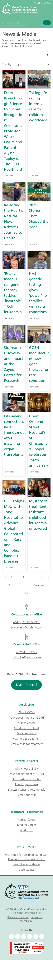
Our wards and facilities (26, 779)
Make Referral (26, 685)
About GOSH (26, 712)
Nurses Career (26, 723)
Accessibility (37, 917)
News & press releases (26, 864)
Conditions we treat (26, 728)
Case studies (26, 869)
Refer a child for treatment (26, 744)
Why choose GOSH (26, 768)
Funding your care (26, 784)
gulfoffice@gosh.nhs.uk (26, 657)
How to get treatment (26, 738)
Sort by (6, 64)
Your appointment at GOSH (26, 717)
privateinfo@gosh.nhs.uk (26, 627)
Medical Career (26, 825)
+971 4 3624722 (26, 652)
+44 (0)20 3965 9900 (26, 622)
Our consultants (27, 733)
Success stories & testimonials (26, 789)
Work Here (26, 830)
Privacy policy (25, 920)
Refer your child (26, 795)
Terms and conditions (18, 917)
